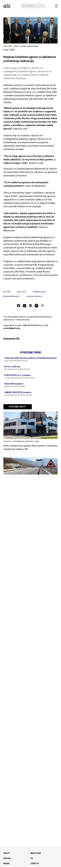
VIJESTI (6, 853)
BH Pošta (6, 292)
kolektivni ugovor (39, 292)
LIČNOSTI (34, 863)
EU (31, 858)
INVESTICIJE (35, 853)
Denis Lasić (21, 292)
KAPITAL (7, 858)
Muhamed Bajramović (11, 296)
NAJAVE (6, 863)
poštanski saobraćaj (34, 296)
